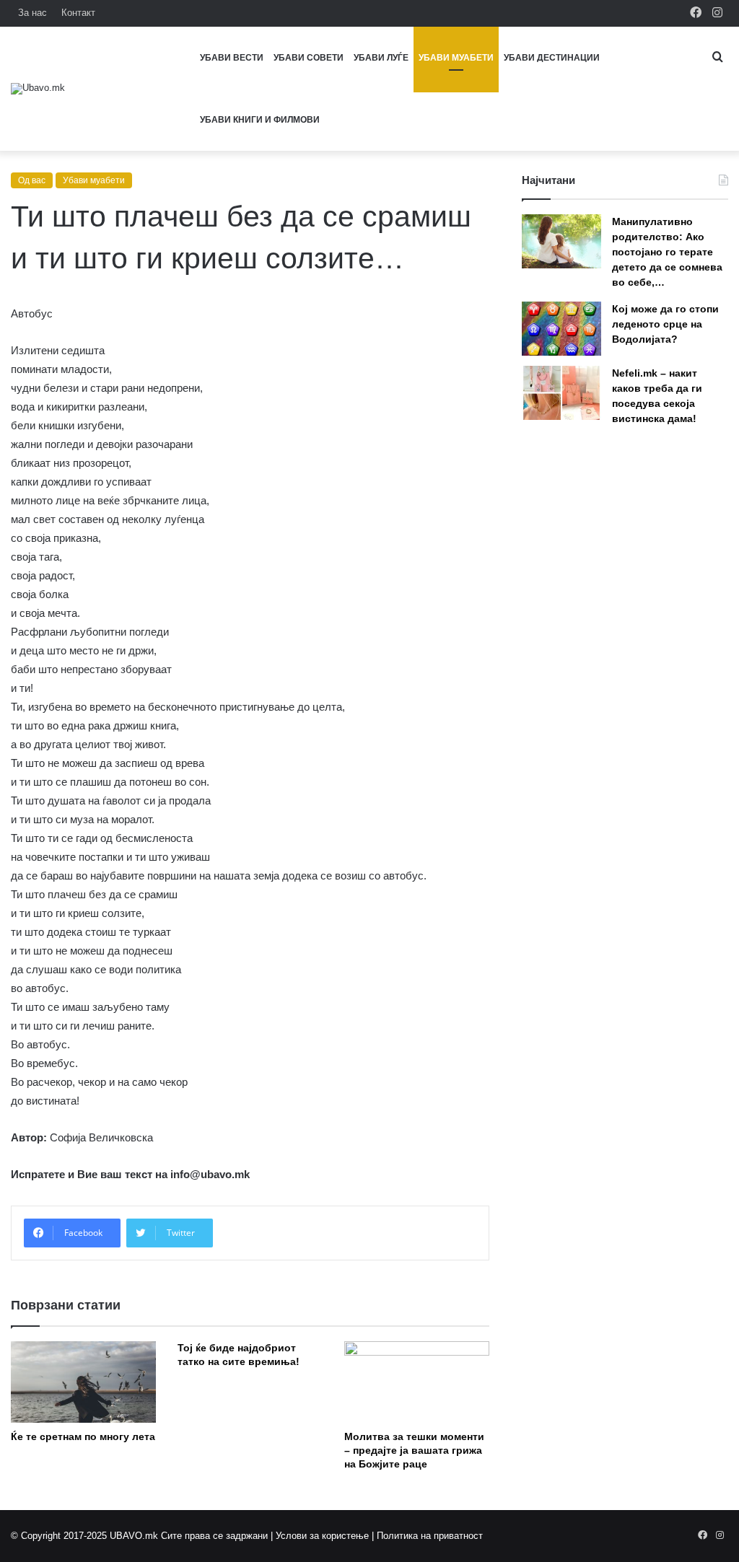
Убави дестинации (552, 58)
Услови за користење (322, 1535)
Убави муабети (456, 58)
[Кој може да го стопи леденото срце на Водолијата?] (561, 329)
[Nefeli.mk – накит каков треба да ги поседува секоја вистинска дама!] (561, 393)
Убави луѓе (381, 58)
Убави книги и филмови (260, 120)
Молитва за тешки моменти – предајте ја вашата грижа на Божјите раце (414, 1450)
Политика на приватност (430, 1535)
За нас (32, 12)
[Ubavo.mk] (38, 89)
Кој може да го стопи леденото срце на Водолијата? (665, 324)
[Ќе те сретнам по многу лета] (83, 1382)
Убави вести (231, 58)
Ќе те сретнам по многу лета (83, 1436)
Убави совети (309, 58)
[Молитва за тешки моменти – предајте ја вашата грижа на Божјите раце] (416, 1382)
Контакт (78, 12)
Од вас (31, 180)
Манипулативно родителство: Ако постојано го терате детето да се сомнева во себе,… (667, 252)
